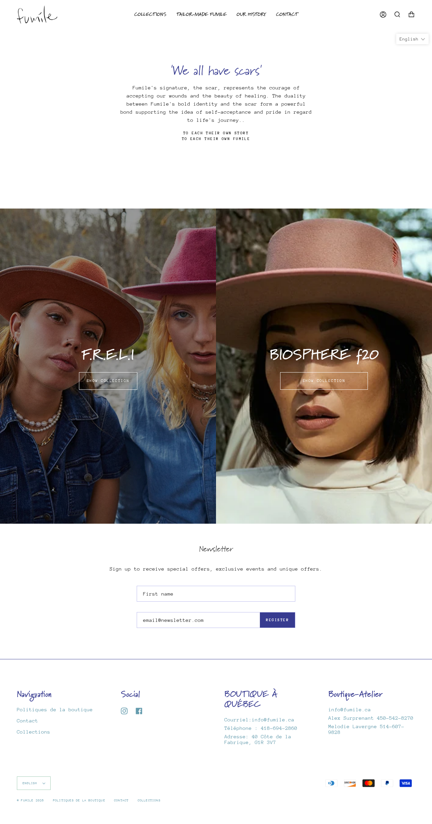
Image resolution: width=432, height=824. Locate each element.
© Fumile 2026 (30, 800)
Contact (27, 720)
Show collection (108, 381)
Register (277, 620)
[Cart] (411, 14)
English (31, 783)
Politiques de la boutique (55, 709)
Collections (33, 732)
